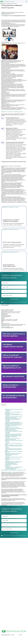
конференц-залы (10, 472)
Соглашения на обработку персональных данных (18, 535)
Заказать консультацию (5, 326)
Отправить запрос (14, 299)
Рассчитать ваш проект (5, 14)
